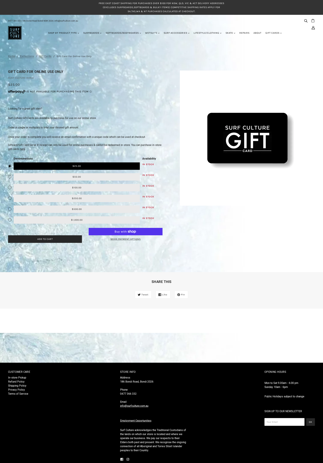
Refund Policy (16, 381)
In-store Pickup (17, 377)
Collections (27, 56)
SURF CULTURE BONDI (21, 77)
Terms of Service (18, 393)
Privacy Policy (16, 389)
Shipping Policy (17, 385)
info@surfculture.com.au (66, 21)
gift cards (45, 56)
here (22, 149)
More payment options (126, 239)
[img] (306, 21)
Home (11, 56)
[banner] (15, 32)
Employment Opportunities (135, 420)
